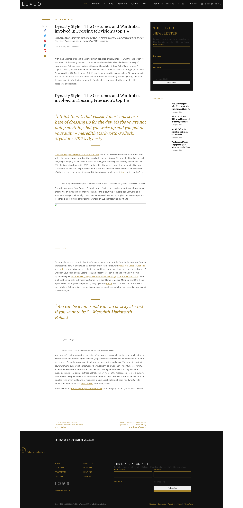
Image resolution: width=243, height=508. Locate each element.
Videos (181, 4)
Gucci (123, 172)
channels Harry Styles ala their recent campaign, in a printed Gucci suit (104, 276)
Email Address (158, 44)
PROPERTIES (60, 472)
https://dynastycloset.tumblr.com (86, 388)
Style (86, 4)
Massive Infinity (100, 504)
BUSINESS (87, 467)
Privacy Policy (188, 504)
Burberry (63, 269)
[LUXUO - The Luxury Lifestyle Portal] (31, 3)
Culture (134, 4)
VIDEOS (87, 476)
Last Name (157, 67)
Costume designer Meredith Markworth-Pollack (77, 154)
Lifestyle (146, 4)
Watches (96, 4)
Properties (122, 4)
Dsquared (123, 265)
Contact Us (161, 504)
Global (193, 4)
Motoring (108, 4)
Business (158, 4)
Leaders (170, 4)
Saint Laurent (87, 383)
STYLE (57, 463)
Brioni (109, 283)
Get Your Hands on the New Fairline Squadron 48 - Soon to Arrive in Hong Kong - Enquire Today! (132, 424)
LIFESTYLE (88, 463)
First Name (157, 56)
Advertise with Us (62, 490)
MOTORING (60, 467)
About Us (153, 504)
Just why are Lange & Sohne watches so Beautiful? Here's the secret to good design (69, 424)
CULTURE (59, 476)
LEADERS (87, 472)
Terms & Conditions (174, 504)
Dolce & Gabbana (137, 265)
